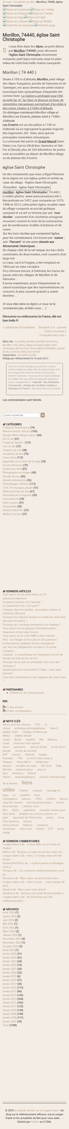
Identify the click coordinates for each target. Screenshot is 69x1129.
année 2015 (9, 991)
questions (19, 747)
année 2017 (9, 984)
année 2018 (9, 980)
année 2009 (9, 1014)
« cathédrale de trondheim (19, 327)
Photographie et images (17, 472)
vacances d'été (18, 351)
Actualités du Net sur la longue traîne (36, 1110)
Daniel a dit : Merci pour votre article (24, 889)
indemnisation (24, 769)
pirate (50, 817)
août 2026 (9, 912)
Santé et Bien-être (13, 510)
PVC (37, 724)
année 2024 (9, 957)
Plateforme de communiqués (27, 692)
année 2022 (9, 965)
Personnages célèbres (16, 483)
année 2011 (9, 1006)
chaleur (23, 790)
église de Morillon (46, 348)
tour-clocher (33, 351)
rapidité (30, 739)
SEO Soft (46, 765)
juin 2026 (8, 920)
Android (29, 754)
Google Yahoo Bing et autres (19, 435)
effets (15, 810)
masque (37, 790)
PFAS (39, 798)
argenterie (29, 810)
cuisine (16, 754)
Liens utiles (9, 457)
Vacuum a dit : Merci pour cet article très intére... (32, 878)
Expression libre (12, 468)
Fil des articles (14, 707)
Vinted (40, 828)
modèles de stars (26, 765)
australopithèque (25, 777)
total (6, 1025)
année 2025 (9, 953)
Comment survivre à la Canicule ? (22, 602)
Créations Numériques (16, 427)
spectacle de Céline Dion (27, 817)
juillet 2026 (9, 916)
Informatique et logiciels (17, 495)
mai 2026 (8, 923)
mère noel (25, 828)
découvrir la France (25, 348)
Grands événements (14, 480)
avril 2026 (8, 927)
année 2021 (9, 969)
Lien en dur (9, 446)
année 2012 (9, 1002)
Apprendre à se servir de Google (21, 461)
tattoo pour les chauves (17, 724)
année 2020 (9, 972)
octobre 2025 (10, 946)
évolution (17, 773)
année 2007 (9, 1021)
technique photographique (29, 728)
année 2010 (9, 1010)
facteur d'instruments (17, 823)
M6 (41, 739)
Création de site (12, 450)
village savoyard (35, 345)
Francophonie (11, 498)
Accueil (7, 2)
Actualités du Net (24, 2)
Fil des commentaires (19, 711)
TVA (20, 758)
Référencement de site (16, 491)
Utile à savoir (10, 502)
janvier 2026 (10, 935)
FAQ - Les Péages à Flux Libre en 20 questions (30, 639)
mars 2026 (9, 931)
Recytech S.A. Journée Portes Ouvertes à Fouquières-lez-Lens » (52, 331)
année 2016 (9, 987)
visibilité (25, 795)
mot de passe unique (39, 802)
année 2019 (9, 976)
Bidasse (28, 825)
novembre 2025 (12, 942)
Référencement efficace (17, 431)
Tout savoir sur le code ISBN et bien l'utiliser (29, 635)
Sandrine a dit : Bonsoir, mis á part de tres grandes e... (34, 893)
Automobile (9, 506)
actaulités (20, 341)
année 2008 (9, 1017)
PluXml (35, 1121)
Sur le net (8, 438)
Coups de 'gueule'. (13, 442)
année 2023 (9, 961)
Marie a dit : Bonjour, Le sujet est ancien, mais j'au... (33, 852)
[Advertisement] (34, 550)
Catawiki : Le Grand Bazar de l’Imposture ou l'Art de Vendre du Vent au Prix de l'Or (33, 656)
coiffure (50, 798)
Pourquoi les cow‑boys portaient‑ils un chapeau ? (32, 624)
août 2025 (9, 950)
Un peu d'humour (12, 465)
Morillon (31, 341)
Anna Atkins (24, 762)
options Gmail (38, 747)
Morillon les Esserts (47, 341)
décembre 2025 (12, 938)
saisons (26, 798)
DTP (50, 828)
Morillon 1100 (10, 345)
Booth (18, 739)
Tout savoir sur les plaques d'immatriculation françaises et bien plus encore (29, 630)
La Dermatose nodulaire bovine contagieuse (29, 643)
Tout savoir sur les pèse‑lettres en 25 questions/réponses (24, 596)
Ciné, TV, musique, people (18, 487)
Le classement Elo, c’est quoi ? (21, 605)
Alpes (22, 345)
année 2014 (9, 995)
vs (14, 795)
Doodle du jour (11, 476)
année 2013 (9, 999)
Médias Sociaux (12, 514)
